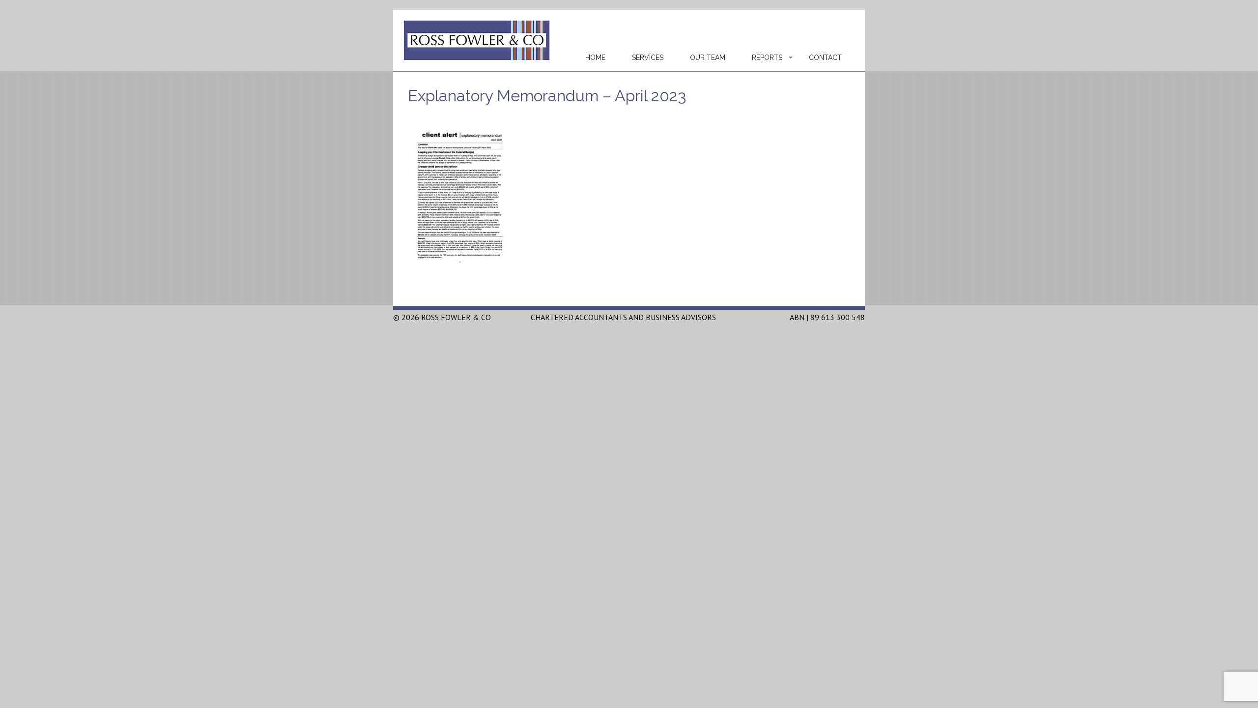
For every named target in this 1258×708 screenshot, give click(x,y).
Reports (767, 57)
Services (647, 57)
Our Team (707, 57)
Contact (825, 57)
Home (595, 57)
